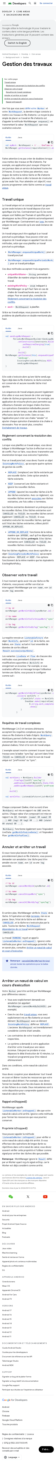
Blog (4, 1232)
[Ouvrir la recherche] (30, 3)
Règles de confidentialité (13, 1266)
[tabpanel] (28, 147)
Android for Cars (9, 1294)
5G (3, 1270)
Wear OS (6, 1286)
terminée (35, 916)
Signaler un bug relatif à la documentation (20, 1381)
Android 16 (7, 1314)
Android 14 (7, 1323)
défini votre (35, 108)
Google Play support (10, 1385)
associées (37, 498)
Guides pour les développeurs (15, 1352)
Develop (7, 11)
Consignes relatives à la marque (18, 1438)
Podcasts (6, 1237)
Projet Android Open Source (14, 1224)
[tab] (8, 137)
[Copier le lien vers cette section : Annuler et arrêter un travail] (48, 847)
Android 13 (6, 1328)
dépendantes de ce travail (15, 929)
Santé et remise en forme (13, 1257)
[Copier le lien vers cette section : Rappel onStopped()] (29, 1102)
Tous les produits (10, 1424)
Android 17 (7, 1310)
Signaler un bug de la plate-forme (16, 1376)
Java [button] (20, 137)
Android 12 (7, 1332)
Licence (30, 1434)
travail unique (30, 1014)
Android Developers (10, 54)
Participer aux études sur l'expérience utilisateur (22, 1389)
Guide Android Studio (11, 1348)
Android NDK (7, 1365)
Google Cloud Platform (12, 1420)
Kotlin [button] (8, 137)
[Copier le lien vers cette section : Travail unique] (26, 199)
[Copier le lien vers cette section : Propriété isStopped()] (30, 1128)
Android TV (7, 1299)
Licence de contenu (34, 1178)
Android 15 (7, 1319)
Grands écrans (8, 1281)
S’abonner (47, 1449)
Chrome (5, 1411)
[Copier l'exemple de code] (52, 142)
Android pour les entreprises (14, 1215)
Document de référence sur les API (17, 1356)
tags (41, 221)
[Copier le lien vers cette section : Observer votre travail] (40, 575)
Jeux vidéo (6, 1248)
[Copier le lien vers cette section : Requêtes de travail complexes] (43, 723)
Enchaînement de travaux (14, 428)
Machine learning (9, 1253)
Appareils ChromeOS (11, 1290)
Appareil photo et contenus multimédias (19, 1261)
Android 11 (6, 1336)
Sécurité (5, 1219)
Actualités (6, 1228)
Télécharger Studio (10, 1361)
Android (5, 1211)
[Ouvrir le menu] (4, 3)
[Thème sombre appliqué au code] (48, 142)
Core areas (23, 11)
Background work (18, 15)
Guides (26, 57)
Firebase (6, 1416)
